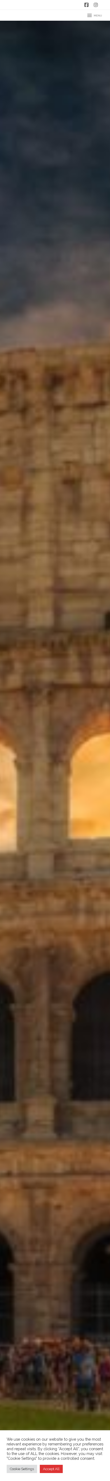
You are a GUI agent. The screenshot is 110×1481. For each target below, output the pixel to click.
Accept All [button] (51, 1469)
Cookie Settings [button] (22, 1469)
